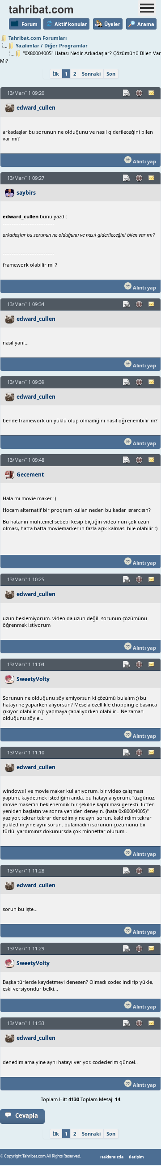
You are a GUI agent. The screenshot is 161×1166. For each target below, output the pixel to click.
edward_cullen (36, 107)
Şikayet (139, 93)
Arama (145, 24)
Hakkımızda (111, 1157)
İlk (56, 73)
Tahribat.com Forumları (37, 37)
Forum (29, 24)
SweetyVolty (33, 679)
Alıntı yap (143, 161)
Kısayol (127, 93)
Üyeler (112, 24)
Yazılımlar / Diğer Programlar (52, 45)
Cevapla (26, 1115)
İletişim (136, 1157)
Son (110, 73)
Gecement (30, 474)
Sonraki (91, 73)
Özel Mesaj (152, 93)
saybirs (26, 192)
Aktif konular (71, 24)
